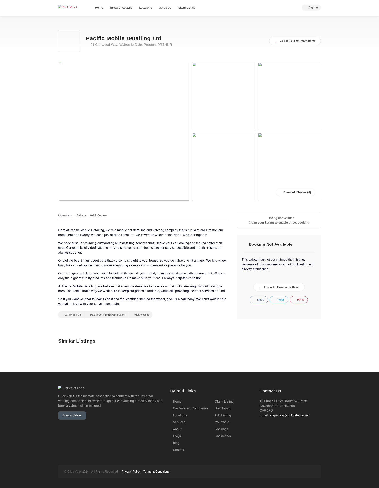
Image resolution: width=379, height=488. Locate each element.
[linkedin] (312, 471)
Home (99, 7)
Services (165, 7)
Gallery (81, 215)
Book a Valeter (72, 415)
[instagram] (292, 471)
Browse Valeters (121, 7)
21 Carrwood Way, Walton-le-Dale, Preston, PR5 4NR (130, 45)
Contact (178, 449)
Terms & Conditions (156, 471)
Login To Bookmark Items (282, 286)
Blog (176, 443)
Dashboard (223, 408)
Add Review (99, 215)
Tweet (280, 299)
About (177, 429)
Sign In (313, 7)
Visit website (141, 314)
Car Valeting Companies (190, 408)
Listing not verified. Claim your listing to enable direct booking (279, 220)
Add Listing (223, 415)
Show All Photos (294, 192)
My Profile (222, 422)
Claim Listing (186, 7)
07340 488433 (72, 314)
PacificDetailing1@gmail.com (107, 314)
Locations (145, 7)
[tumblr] (299, 471)
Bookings (221, 429)
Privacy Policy (131, 471)
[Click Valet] (67, 6)
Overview (65, 215)
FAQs (177, 436)
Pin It (300, 299)
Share (260, 299)
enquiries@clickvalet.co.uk (289, 415)
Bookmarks (223, 436)
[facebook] (305, 471)
